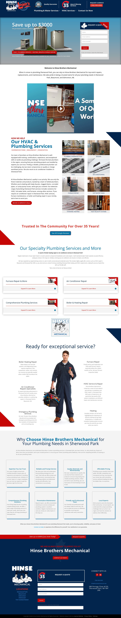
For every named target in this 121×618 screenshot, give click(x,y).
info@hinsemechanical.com (98, 583)
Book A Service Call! (21, 203)
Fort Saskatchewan (22, 600)
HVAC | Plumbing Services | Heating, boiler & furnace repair (34, 52)
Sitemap (95, 616)
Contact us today (39, 527)
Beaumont (22, 594)
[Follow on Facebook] (97, 574)
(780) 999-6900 (96, 5)
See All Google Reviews (60, 233)
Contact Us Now (85, 11)
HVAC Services (68, 11)
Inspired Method (78, 616)
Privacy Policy (88, 616)
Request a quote (79, 537)
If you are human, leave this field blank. (92, 52)
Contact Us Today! (60, 558)
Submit (85, 48)
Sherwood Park (22, 592)
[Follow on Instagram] (100, 574)
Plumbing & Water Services (46, 11)
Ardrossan (22, 598)
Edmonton (22, 596)
